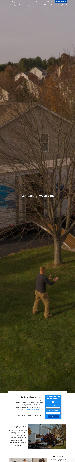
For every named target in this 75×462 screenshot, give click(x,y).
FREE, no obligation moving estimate (32, 409)
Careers (42, 1)
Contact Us (49, 1)
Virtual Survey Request (50, 5)
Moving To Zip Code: (53, 410)
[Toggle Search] (66, 4)
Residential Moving (24, 5)
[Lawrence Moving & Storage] (12, 3)
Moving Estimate (60, 1)
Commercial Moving (36, 5)
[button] (53, 416)
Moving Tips (61, 5)
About (36, 1)
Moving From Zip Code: (53, 405)
